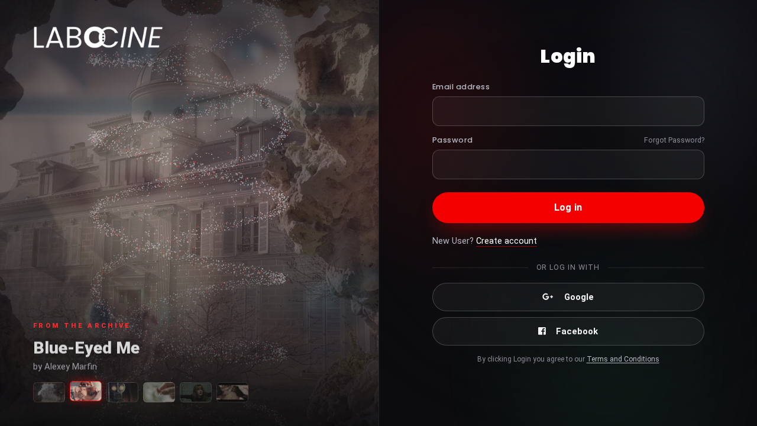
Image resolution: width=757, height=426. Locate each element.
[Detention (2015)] (196, 392)
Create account (506, 241)
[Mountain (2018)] (159, 392)
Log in (568, 207)
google (579, 297)
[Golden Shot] (122, 392)
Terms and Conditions (623, 359)
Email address (461, 87)
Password (452, 140)
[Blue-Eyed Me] (86, 391)
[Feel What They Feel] (232, 392)
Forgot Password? (674, 139)
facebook (577, 331)
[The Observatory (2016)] (49, 392)
